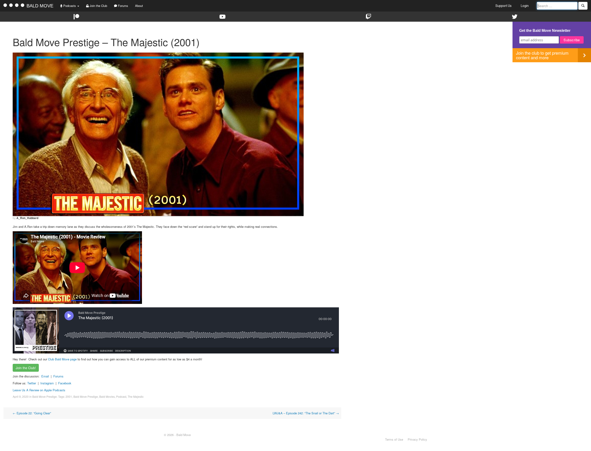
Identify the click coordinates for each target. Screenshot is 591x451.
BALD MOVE (40, 5)
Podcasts (69, 5)
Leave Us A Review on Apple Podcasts (39, 390)
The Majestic (136, 396)
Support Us (503, 6)
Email (45, 376)
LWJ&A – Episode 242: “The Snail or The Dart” (306, 413)
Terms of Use (394, 439)
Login (525, 6)
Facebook (64, 383)
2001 (69, 396)
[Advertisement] (552, 94)
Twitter (31, 383)
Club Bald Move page (62, 359)
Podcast (121, 396)
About (139, 5)
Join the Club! (26, 367)
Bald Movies (107, 396)
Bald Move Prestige (44, 396)
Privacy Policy (417, 439)
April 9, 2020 (21, 396)
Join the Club (98, 5)
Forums (122, 5)
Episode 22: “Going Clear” (32, 413)
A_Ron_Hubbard (27, 218)
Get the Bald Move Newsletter (544, 31)
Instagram (47, 383)
